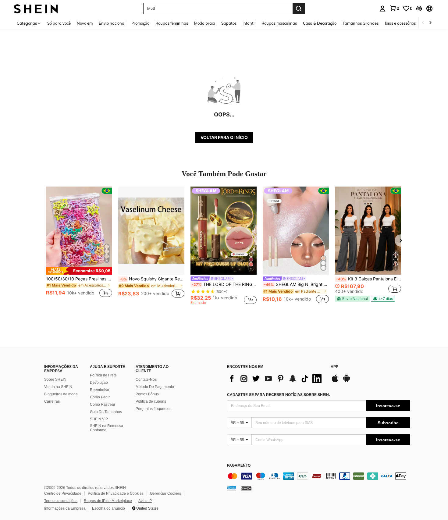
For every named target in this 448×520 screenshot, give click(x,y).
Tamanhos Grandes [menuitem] (361, 23)
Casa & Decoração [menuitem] (319, 23)
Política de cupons (151, 401)
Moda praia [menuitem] (204, 23)
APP (334, 367)
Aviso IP (145, 501)
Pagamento (239, 466)
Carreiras (52, 401)
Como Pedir (100, 397)
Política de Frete (103, 375)
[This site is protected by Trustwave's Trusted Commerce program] (231, 488)
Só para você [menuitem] (59, 23)
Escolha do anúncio (108, 508)
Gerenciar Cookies (165, 493)
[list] (276, 378)
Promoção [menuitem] (140, 23)
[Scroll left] (423, 23)
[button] (419, 8)
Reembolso (99, 390)
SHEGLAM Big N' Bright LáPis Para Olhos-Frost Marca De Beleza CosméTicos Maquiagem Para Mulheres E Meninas (296, 284)
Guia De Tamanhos (106, 412)
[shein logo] (36, 8)
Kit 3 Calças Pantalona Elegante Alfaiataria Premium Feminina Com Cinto (368, 278)
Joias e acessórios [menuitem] (400, 23)
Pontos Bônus (147, 394)
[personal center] (382, 8)
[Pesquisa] (299, 8)
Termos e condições (60, 501)
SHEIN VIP (99, 419)
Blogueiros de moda (61, 394)
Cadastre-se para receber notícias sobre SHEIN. (278, 395)
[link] (394, 8)
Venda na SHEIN (58, 387)
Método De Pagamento (155, 387)
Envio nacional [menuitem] (112, 23)
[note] (79, 271)
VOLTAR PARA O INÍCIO (224, 137)
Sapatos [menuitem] (228, 23)
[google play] (346, 381)
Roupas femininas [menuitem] (171, 23)
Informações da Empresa (65, 508)
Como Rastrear (102, 404)
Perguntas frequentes (153, 409)
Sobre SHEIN (55, 379)
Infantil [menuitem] (249, 23)
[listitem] (79, 246)
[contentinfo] (318, 476)
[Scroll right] (430, 23)
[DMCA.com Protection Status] (246, 488)
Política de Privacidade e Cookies (116, 493)
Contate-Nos (146, 379)
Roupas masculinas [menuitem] (279, 23)
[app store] (335, 381)
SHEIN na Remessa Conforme (106, 428)
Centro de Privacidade (62, 493)
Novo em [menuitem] (85, 23)
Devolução (99, 382)
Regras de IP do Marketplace (108, 501)
